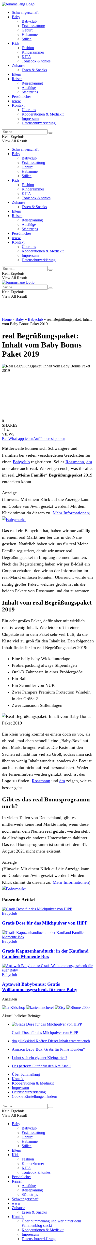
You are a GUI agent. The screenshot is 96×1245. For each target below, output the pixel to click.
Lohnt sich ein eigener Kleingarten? (39, 1058)
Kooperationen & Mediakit (43, 114)
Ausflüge (29, 88)
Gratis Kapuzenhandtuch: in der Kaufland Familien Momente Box (45, 953)
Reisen (17, 79)
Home (7, 319)
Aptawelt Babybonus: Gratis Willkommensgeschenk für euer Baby (39, 987)
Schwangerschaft (25, 12)
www (16, 101)
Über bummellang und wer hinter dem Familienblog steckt (51, 1223)
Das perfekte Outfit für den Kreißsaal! (41, 1066)
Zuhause (18, 65)
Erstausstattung (33, 26)
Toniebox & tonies (36, 61)
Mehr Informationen (71, 512)
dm (89, 461)
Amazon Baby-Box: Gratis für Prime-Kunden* (48, 1049)
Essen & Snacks (34, 70)
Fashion (28, 48)
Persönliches (21, 96)
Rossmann (74, 461)
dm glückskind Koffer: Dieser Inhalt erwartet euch (51, 1041)
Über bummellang (26, 1074)
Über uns (29, 110)
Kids (15, 43)
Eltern (16, 74)
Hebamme (30, 34)
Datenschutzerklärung (39, 123)
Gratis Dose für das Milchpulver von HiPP (45, 923)
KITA (26, 57)
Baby (16, 17)
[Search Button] (50, 133)
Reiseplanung (32, 83)
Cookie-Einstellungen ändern (34, 1096)
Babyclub (29, 21)
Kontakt (18, 105)
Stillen (27, 39)
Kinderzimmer (33, 52)
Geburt (27, 30)
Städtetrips (30, 92)
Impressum (30, 118)
